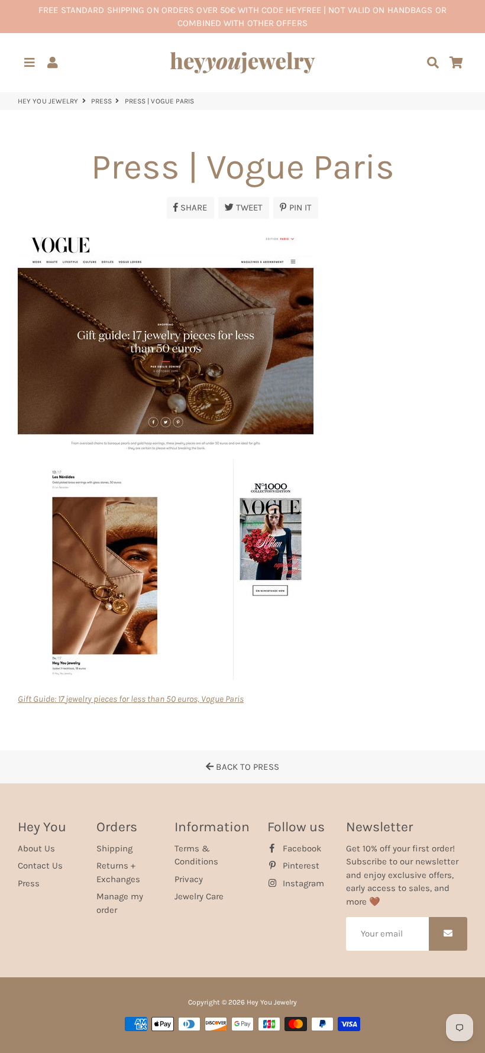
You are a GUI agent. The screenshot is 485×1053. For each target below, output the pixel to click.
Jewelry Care (199, 896)
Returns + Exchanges (118, 872)
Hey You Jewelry (48, 101)
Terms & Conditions (196, 855)
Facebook (300, 848)
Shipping (114, 848)
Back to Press (246, 767)
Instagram (302, 883)
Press (101, 101)
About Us (36, 848)
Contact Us (40, 865)
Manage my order (119, 903)
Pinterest (299, 865)
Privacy (188, 879)
